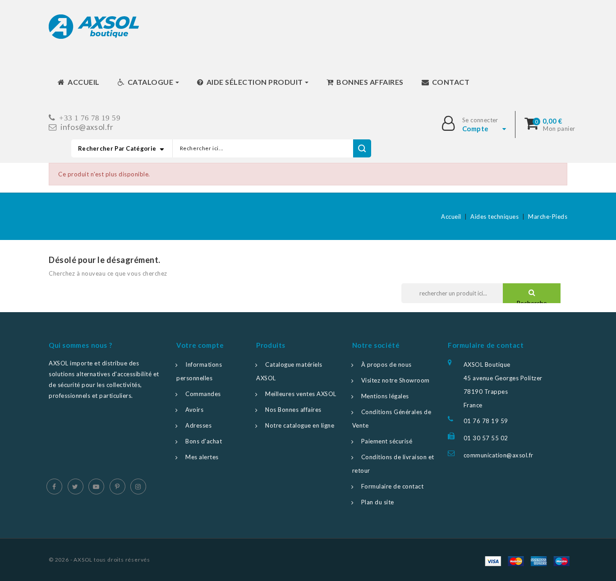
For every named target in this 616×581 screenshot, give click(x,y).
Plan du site (377, 502)
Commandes (203, 393)
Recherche (531, 303)
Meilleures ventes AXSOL (300, 393)
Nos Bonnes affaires (293, 409)
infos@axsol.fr (87, 127)
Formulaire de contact (392, 486)
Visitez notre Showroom (395, 380)
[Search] (362, 148)
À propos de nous (386, 364)
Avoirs (194, 409)
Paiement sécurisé (387, 441)
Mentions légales (385, 396)
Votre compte (200, 345)
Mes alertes (202, 457)
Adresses (198, 425)
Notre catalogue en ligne (299, 425)
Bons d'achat (203, 441)
